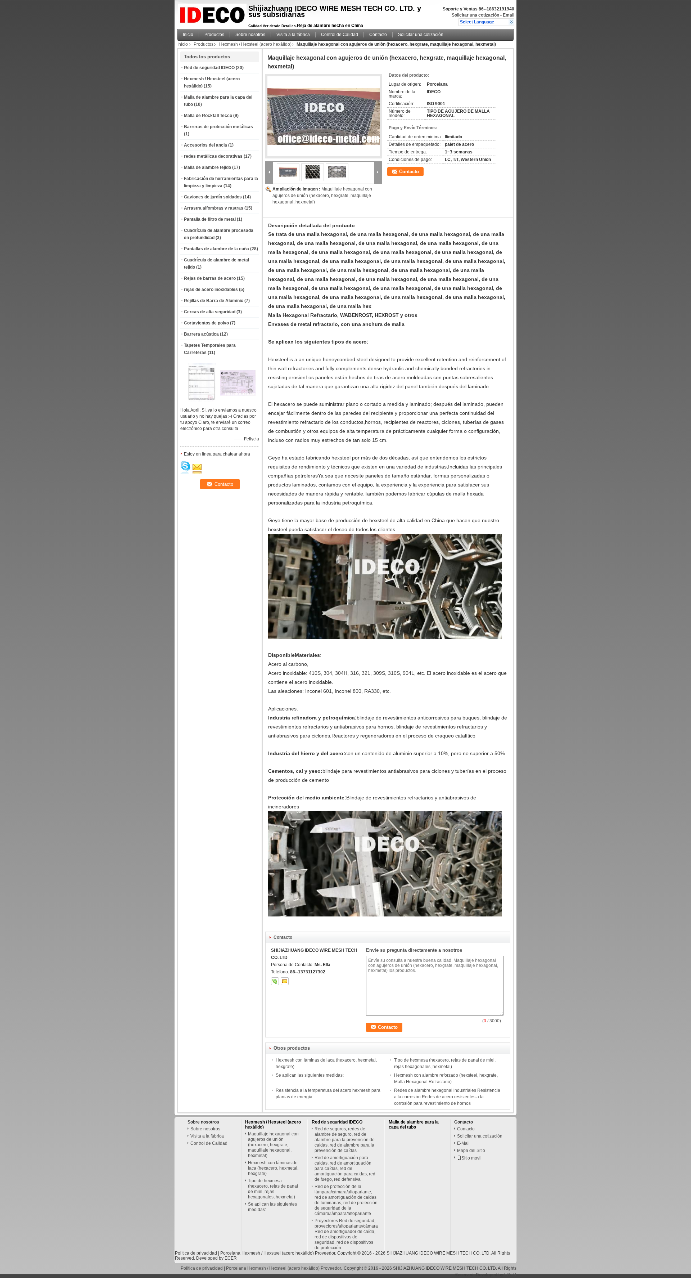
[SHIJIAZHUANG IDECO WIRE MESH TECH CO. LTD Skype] (275, 981)
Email (508, 15)
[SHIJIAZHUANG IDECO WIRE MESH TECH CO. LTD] (511, 22)
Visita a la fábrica (293, 34)
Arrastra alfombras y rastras (213, 208)
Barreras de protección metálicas (218, 126)
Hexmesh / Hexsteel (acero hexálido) (255, 44)
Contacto (378, 34)
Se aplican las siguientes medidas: (310, 1075)
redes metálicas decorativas (213, 156)
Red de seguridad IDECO (209, 67)
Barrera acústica (201, 334)
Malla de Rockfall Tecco (208, 115)
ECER (231, 1258)
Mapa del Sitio (471, 1150)
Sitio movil (471, 1158)
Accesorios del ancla (205, 145)
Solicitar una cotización (475, 15)
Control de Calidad (339, 34)
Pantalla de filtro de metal (210, 219)
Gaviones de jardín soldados (213, 196)
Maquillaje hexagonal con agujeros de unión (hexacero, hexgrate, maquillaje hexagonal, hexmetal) (322, 196)
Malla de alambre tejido (207, 167)
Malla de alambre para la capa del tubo (414, 1125)
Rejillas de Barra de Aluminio (213, 300)
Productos (214, 34)
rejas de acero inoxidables (211, 289)
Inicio (188, 34)
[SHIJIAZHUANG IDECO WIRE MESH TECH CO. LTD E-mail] (285, 981)
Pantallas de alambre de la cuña (216, 248)
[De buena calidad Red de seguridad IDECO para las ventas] (202, 400)
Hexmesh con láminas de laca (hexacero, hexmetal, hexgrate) (273, 1168)
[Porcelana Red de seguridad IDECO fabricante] (211, 12)
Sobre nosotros (250, 34)
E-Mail (463, 1143)
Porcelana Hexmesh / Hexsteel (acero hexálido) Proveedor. (278, 1253)
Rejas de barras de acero (210, 278)
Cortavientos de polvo (206, 323)
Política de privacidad (196, 1253)
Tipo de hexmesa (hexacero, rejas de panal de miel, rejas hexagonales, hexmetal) (273, 1188)
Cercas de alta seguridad (209, 311)
